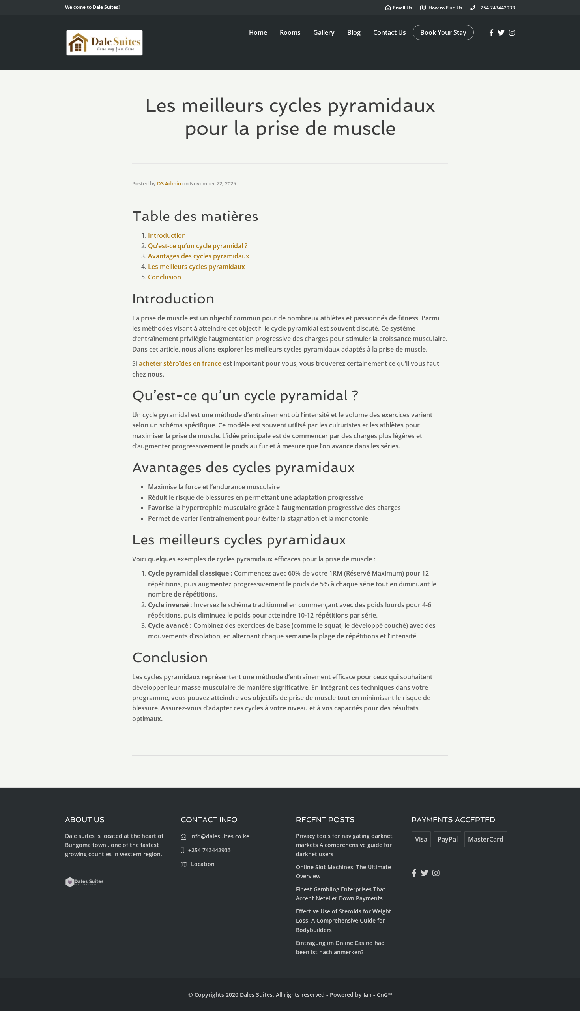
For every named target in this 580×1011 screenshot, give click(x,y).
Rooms (290, 32)
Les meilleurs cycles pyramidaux (196, 266)
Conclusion (164, 277)
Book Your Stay (443, 32)
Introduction (167, 235)
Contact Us (389, 32)
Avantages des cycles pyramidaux (198, 256)
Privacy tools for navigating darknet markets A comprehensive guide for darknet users (344, 845)
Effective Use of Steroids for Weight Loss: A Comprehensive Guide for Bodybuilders (343, 920)
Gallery (324, 32)
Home (258, 32)
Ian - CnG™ (377, 994)
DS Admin (169, 183)
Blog (354, 32)
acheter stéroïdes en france (180, 363)
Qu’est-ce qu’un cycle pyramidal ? (197, 245)
